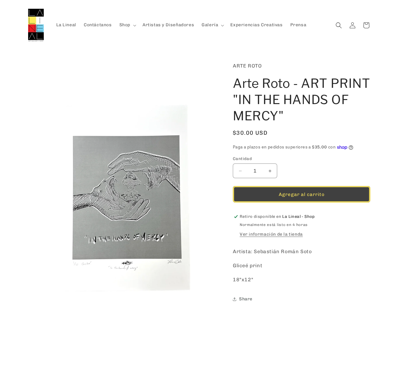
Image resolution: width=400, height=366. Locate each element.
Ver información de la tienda (271, 234)
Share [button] (245, 299)
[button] (127, 25)
